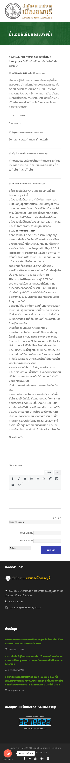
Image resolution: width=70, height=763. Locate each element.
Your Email (26, 533)
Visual (48, 472)
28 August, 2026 (16, 649)
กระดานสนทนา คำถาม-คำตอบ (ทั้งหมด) (30, 57)
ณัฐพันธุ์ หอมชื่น (19, 153)
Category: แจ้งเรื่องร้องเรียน (24, 61)
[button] (13, 478)
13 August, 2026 (16, 690)
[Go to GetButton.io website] (8, 760)
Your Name (26, 540)
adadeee (16, 183)
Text (57, 472)
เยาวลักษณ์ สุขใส (20, 72)
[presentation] (12, 478)
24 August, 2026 (16, 669)
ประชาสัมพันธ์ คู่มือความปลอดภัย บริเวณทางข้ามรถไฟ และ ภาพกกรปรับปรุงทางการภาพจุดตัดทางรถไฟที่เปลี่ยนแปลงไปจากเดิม (34, 660)
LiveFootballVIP (24, 230)
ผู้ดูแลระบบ (17, 132)
